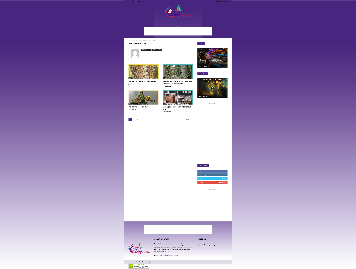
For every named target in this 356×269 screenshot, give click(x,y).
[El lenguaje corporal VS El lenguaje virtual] (178, 97)
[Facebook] (129, 1)
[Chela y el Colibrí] (178, 11)
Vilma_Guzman (203, 66)
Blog (130, 78)
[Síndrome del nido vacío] (143, 97)
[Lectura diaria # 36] (212, 88)
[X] (136, 1)
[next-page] (137, 119)
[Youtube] (139, 1)
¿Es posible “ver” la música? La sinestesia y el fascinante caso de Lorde (211, 62)
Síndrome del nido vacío (138, 107)
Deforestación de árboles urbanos (143, 81)
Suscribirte (222, 182)
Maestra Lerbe (203, 96)
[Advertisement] (178, 31)
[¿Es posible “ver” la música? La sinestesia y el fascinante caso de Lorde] (212, 58)
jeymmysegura (132, 84)
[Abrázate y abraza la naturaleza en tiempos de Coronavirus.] (178, 71)
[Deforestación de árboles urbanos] (143, 71)
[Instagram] (133, 1)
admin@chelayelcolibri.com (171, 255)
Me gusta (223, 171)
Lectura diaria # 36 (206, 94)
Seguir (224, 175)
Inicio (129, 40)
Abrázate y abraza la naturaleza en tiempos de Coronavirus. (177, 82)
